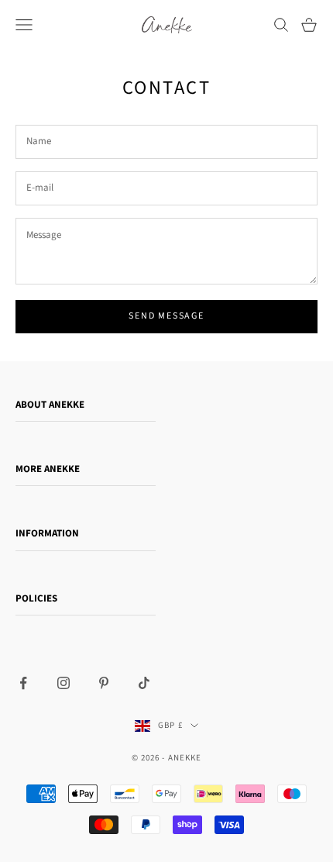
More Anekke (47, 469)
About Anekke (49, 405)
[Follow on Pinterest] (104, 683)
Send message (166, 315)
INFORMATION (47, 533)
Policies (36, 598)
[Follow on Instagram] (63, 683)
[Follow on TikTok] (144, 683)
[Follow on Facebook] (23, 683)
